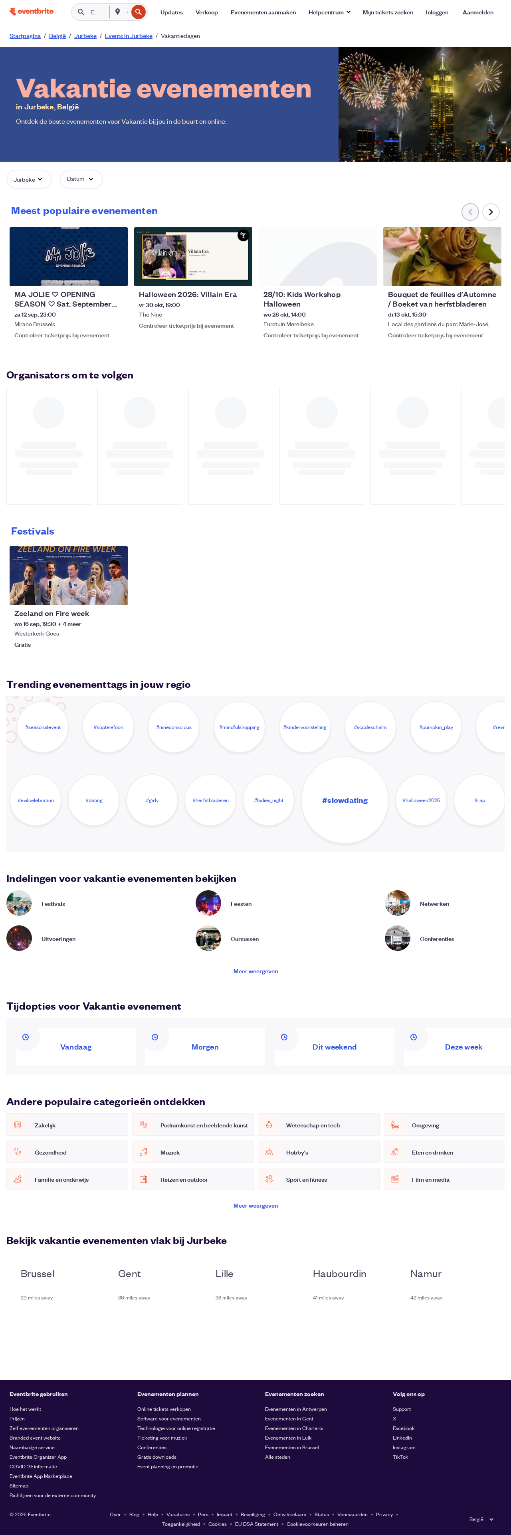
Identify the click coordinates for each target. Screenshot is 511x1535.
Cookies (217, 1523)
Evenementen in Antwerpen (296, 1408)
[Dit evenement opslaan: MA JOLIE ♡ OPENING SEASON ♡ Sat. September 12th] (97, 275)
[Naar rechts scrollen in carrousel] (491, 212)
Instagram (404, 1447)
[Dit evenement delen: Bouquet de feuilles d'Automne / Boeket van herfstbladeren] (490, 275)
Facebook (404, 1428)
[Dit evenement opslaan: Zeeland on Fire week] (97, 594)
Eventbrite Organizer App (38, 1456)
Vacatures (178, 1514)
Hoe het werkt (25, 1408)
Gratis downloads (156, 1456)
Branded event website (35, 1437)
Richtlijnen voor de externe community (53, 1495)
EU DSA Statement (256, 1523)
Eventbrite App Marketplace (41, 1476)
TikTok (400, 1456)
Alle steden (277, 1456)
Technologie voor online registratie (176, 1428)
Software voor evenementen (169, 1418)
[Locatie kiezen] (118, 11)
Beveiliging (253, 1514)
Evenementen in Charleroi (294, 1428)
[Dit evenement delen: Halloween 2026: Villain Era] (241, 275)
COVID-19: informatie (33, 1466)
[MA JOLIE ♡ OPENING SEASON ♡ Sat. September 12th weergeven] (69, 256)
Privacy (384, 1514)
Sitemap (19, 1485)
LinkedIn (402, 1437)
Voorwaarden (352, 1514)
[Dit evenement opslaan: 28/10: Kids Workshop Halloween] (347, 275)
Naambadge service (32, 1447)
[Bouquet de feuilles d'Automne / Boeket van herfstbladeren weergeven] (442, 256)
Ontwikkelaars (289, 1514)
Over (115, 1514)
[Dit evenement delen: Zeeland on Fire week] (117, 594)
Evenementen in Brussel (292, 1447)
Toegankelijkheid (181, 1523)
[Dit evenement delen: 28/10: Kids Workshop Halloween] (366, 275)
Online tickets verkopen (164, 1408)
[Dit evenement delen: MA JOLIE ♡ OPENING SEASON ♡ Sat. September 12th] (117, 275)
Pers (203, 1514)
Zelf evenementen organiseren (44, 1428)
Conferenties (151, 1447)
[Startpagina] (31, 12)
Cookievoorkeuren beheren (318, 1523)
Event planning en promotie (167, 1466)
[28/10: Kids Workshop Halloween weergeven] (318, 256)
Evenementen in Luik (288, 1437)
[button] (329, 12)
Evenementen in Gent (289, 1418)
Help (153, 1514)
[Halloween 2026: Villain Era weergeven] (193, 256)
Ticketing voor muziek (162, 1437)
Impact (224, 1514)
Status (322, 1514)
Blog (134, 1514)
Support (402, 1408)
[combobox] (127, 12)
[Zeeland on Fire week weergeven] (69, 575)
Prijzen (17, 1418)
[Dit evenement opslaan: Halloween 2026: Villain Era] (222, 275)
